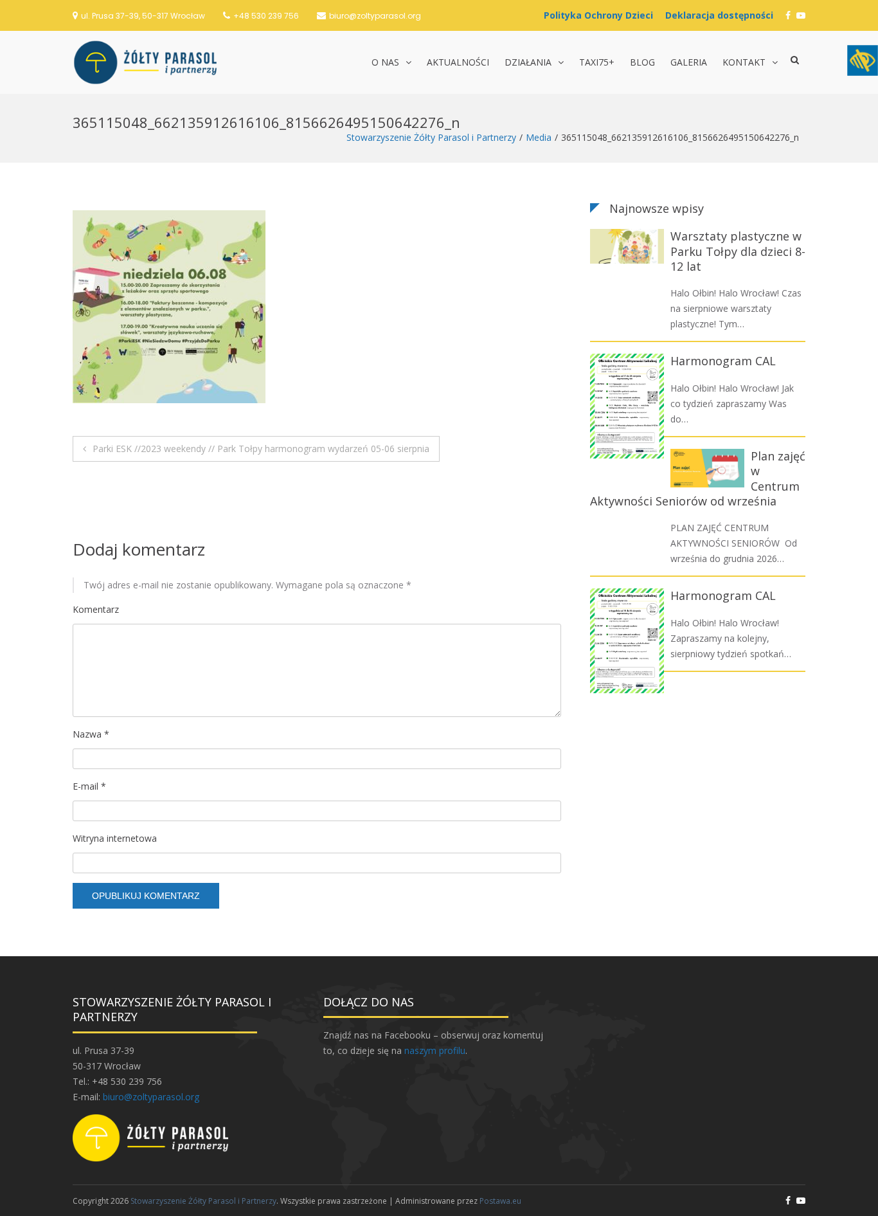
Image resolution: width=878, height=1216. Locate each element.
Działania (528, 62)
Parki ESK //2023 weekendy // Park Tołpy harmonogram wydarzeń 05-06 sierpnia (261, 448)
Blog (642, 62)
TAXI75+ (596, 62)
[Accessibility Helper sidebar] (862, 60)
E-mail (89, 786)
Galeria (688, 62)
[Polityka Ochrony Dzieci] (601, 15)
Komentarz (96, 609)
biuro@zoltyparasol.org (375, 15)
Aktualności (458, 62)
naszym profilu (434, 1050)
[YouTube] (800, 15)
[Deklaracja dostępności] (722, 15)
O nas (385, 62)
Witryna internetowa (115, 838)
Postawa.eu (500, 1200)
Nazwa (91, 734)
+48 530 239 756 (266, 15)
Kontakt (744, 62)
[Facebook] (788, 15)
